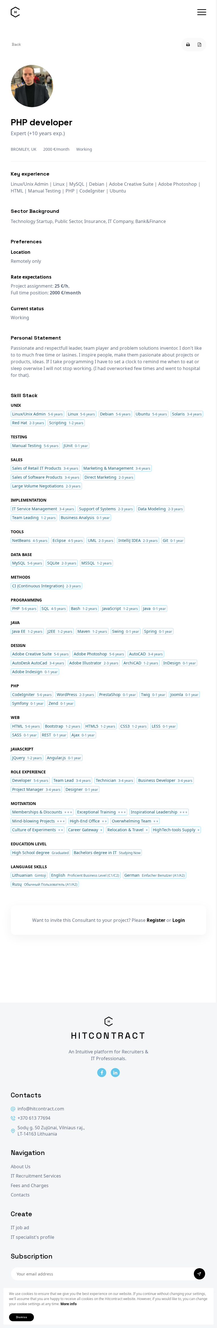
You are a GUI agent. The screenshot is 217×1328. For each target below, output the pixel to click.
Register (156, 920)
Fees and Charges (30, 1186)
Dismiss (21, 1317)
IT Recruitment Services (36, 1176)
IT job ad (20, 1228)
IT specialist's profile (32, 1237)
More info (68, 1303)
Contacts (20, 1195)
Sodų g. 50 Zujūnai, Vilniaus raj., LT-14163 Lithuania (51, 1131)
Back (16, 44)
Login (178, 920)
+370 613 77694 (34, 1118)
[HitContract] (15, 12)
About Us (21, 1167)
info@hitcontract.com (41, 1109)
